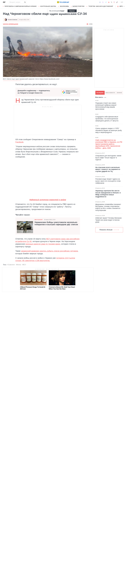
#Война (18, 264)
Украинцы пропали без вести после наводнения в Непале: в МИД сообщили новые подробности (108, 194)
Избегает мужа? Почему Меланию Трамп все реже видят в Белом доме (108, 220)
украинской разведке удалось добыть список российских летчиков (49, 251)
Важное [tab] (119, 92)
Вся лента (99, 97)
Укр (122, 2)
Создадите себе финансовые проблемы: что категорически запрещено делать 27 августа (106, 119)
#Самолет (11, 264)
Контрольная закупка (48, 6)
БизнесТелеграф (78, 6)
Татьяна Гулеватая (12, 19)
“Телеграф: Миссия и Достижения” (100, 6)
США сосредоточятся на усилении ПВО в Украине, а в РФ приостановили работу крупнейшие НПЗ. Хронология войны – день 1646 (108, 144)
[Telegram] (105, 2)
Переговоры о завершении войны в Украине (21, 6)
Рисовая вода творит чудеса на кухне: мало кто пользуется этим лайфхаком (107, 181)
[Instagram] (114, 2)
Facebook (19, 142)
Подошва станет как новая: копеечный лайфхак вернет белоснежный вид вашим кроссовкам (105, 106)
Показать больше (106, 230)
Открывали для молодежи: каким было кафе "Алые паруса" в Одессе (108, 158)
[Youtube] (108, 2)
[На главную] (63, 2)
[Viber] (102, 2)
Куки (62, 11)
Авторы (122, 6)
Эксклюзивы (64, 6)
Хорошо (72, 11)
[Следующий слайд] (124, 6)
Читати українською (10, 24)
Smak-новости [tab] (110, 92)
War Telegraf (38, 219)
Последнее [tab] (99, 92)
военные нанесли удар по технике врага (43, 244)
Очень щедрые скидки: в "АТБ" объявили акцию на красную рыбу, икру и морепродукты (108, 130)
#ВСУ (24, 264)
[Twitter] (111, 2)
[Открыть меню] (4, 2)
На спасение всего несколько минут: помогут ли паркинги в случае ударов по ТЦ (107, 169)
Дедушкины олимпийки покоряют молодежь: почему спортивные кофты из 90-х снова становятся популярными (108, 207)
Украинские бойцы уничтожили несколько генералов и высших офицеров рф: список (56, 223)
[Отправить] (25, 2)
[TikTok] (116, 2)
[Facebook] (100, 2)
